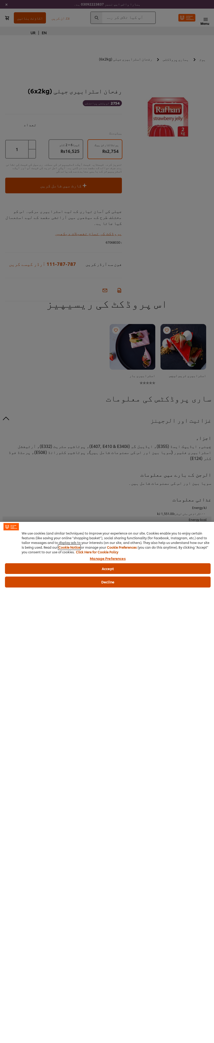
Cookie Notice (69, 547)
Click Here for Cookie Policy (97, 552)
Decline (107, 581)
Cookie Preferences (122, 547)
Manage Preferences (108, 558)
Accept (108, 568)
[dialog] (107, 782)
